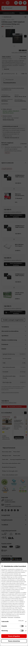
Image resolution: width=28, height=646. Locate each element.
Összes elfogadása (14, 636)
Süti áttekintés (17, 617)
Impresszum (10, 617)
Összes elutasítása (14, 641)
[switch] (22, 626)
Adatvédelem (4, 617)
